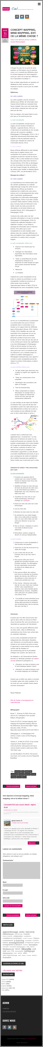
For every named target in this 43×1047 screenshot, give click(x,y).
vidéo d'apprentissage (10, 955)
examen (25, 944)
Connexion (6, 1008)
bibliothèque (8, 934)
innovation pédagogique (17, 947)
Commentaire (8, 860)
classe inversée (7, 936)
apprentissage (10, 932)
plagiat (8, 951)
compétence (27, 936)
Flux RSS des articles (9, 1011)
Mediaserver (8, 949)
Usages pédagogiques (18, 42)
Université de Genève (31, 1038)
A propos (18, 1042)
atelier (22, 932)
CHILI (3, 990)
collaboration (18, 936)
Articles (21, 40)
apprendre (17, 771)
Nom (5, 882)
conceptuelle (14, 774)
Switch (15, 953)
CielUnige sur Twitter (12, 970)
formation (33, 945)
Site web (6, 898)
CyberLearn (5, 988)
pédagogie (29, 951)
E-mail (6, 890)
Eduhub (5, 942)
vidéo (25, 953)
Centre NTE (5, 979)
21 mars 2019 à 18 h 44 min (20, 823)
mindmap (13, 777)
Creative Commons (28, 938)
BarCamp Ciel (24, 1042)
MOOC (18, 949)
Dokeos (36, 938)
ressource (8, 953)
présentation (19, 951)
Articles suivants (31, 786)
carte (23, 771)
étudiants (21, 774)
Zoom (24, 955)
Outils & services (30, 40)
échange (29, 955)
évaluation (7, 957)
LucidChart (26, 500)
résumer (19, 777)
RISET (3, 984)
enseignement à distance (12, 945)
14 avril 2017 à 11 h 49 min (10, 810)
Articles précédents (13, 786)
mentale (33, 774)
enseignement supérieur (32, 942)
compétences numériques (12, 938)
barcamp (30, 932)
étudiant (34, 955)
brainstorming (18, 934)
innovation (6, 946)
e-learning (19, 940)
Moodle (26, 949)
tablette (20, 953)
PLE (12, 951)
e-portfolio (28, 940)
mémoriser (27, 774)
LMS (27, 947)
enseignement (16, 943)
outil (34, 949)
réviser (24, 777)
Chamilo (26, 934)
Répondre (32, 843)
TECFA (4, 982)
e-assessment (8, 940)
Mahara (32, 946)
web (19, 955)
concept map (28, 771)
